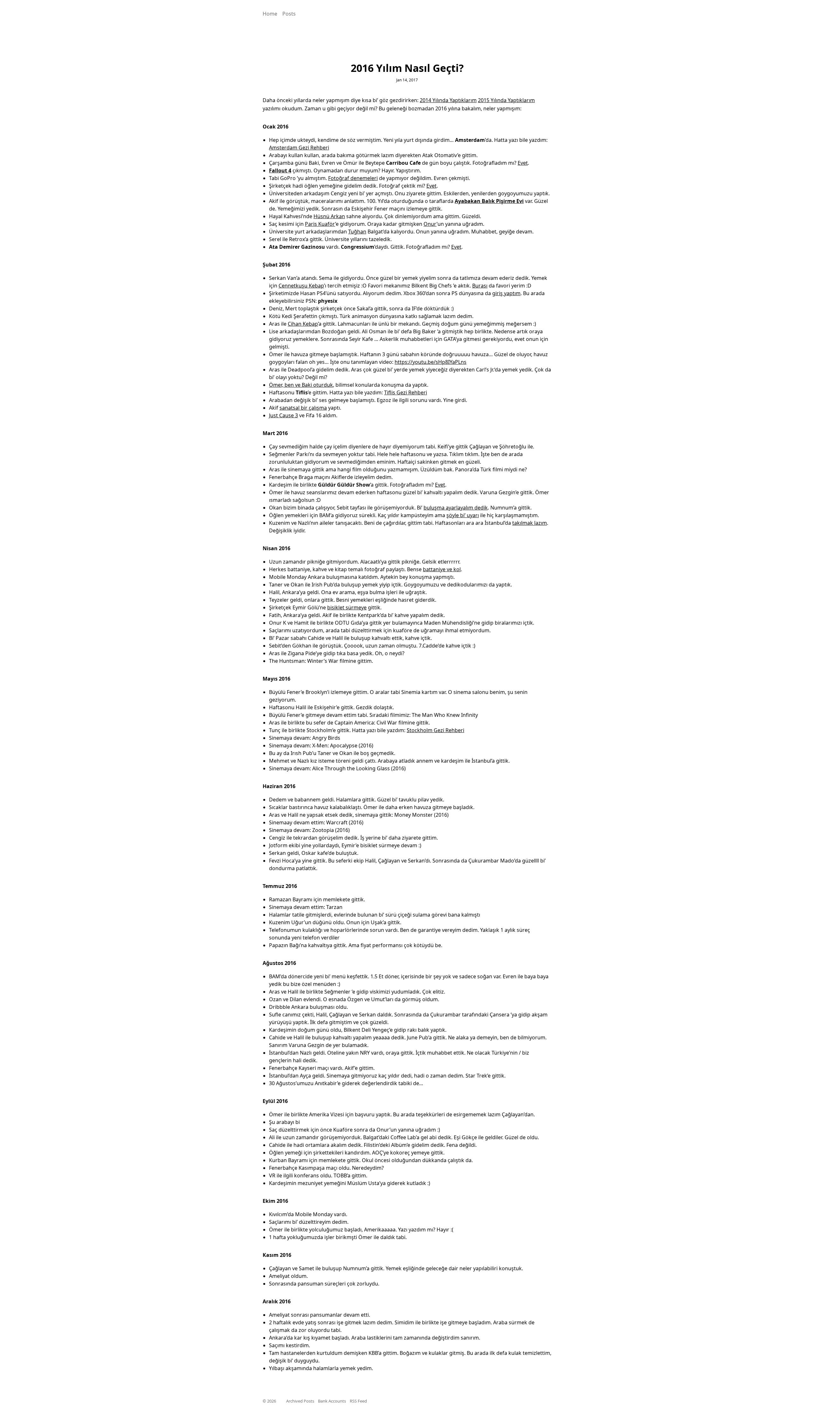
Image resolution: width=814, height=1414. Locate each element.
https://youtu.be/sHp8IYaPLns (430, 361)
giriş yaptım (506, 293)
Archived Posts (300, 1401)
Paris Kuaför (320, 223)
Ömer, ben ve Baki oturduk (301, 384)
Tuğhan (357, 231)
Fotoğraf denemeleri (353, 178)
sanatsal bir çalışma (303, 407)
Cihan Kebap (303, 323)
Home (270, 13)
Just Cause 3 (283, 415)
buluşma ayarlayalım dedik (456, 507)
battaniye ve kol (442, 569)
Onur (430, 223)
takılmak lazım (529, 522)
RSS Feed (358, 1401)
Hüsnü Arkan (329, 216)
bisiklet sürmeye (347, 607)
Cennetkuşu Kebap (301, 285)
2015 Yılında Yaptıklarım (506, 100)
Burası (479, 285)
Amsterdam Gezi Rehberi (299, 147)
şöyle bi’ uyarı (462, 515)
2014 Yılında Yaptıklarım (448, 100)
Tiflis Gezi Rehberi (405, 392)
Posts (289, 13)
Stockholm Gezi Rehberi (435, 730)
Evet (523, 162)
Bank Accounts (332, 1401)
